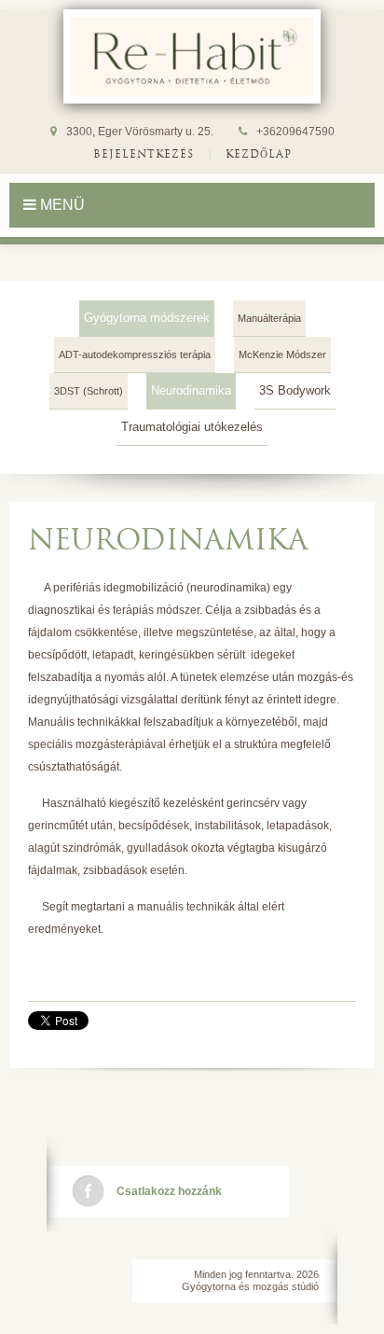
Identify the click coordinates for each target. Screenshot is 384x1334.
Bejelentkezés (143, 153)
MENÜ (60, 205)
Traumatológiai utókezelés (192, 427)
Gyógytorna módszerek (147, 318)
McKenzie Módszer (282, 354)
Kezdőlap (259, 153)
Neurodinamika (191, 390)
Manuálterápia (269, 318)
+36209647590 (295, 131)
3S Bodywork (295, 390)
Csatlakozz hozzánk (169, 1191)
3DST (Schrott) (88, 390)
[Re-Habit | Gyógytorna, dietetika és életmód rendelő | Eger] (192, 56)
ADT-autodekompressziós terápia (135, 354)
